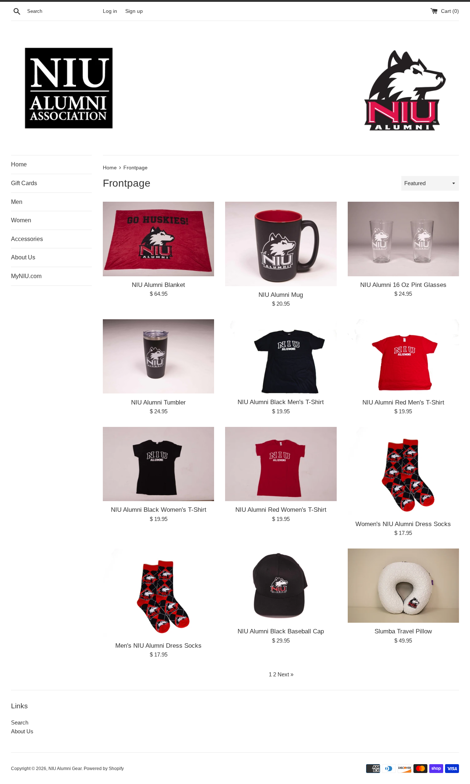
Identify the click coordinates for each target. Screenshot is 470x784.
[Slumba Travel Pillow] (403, 586)
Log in (110, 11)
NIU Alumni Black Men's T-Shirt (281, 402)
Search (19, 722)
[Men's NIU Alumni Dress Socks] (158, 593)
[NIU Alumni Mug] (280, 244)
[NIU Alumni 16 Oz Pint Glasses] (403, 239)
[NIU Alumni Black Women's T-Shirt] (158, 464)
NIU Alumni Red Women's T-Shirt (280, 509)
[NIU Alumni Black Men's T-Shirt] (280, 356)
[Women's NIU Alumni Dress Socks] (403, 471)
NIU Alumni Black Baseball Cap (281, 631)
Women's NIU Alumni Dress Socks (403, 524)
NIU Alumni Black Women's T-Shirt (158, 509)
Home (19, 164)
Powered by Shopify (104, 768)
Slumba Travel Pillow (403, 631)
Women (21, 220)
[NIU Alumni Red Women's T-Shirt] (280, 464)
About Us (23, 257)
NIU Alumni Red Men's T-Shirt (403, 402)
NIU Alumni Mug (280, 294)
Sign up (134, 11)
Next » (285, 674)
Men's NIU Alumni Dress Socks (158, 645)
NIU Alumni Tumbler (158, 402)
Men (16, 202)
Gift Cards (24, 183)
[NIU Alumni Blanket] (158, 239)
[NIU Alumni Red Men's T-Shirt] (403, 356)
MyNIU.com (26, 276)
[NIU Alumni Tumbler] (158, 356)
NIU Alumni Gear (65, 768)
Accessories (27, 239)
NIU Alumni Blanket (158, 284)
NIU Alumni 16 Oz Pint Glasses (403, 284)
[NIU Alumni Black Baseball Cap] (280, 586)
